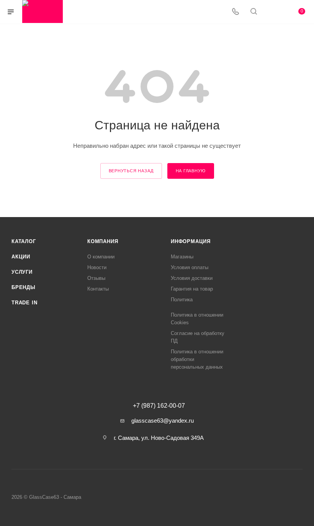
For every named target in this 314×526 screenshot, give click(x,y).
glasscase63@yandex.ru (162, 420)
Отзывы (96, 278)
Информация (191, 241)
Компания (102, 241)
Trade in (24, 302)
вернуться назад (131, 170)
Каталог (23, 241)
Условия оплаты (189, 267)
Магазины (182, 257)
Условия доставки (192, 278)
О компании (100, 257)
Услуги (22, 272)
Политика (182, 299)
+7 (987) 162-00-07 (159, 406)
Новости (96, 267)
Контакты (98, 289)
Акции (20, 257)
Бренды (23, 287)
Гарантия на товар (192, 289)
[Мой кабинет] (271, 12)
